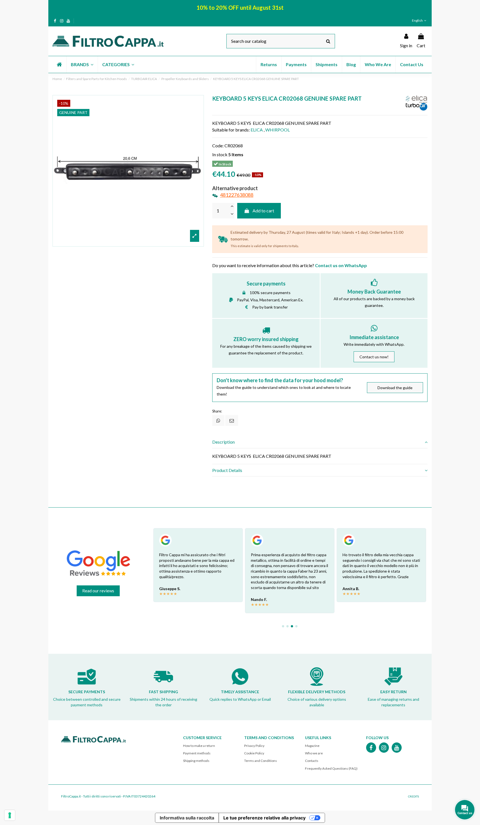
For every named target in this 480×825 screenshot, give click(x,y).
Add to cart (263, 210)
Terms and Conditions (260, 761)
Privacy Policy (254, 746)
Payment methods (197, 753)
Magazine (312, 746)
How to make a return (199, 746)
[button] (82, 64)
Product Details (227, 470)
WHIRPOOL (277, 129)
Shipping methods (196, 761)
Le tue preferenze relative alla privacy (264, 818)
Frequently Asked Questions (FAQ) (331, 768)
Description (223, 441)
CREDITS (413, 796)
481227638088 (236, 195)
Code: (218, 145)
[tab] (320, 442)
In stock (220, 154)
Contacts (311, 761)
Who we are (314, 753)
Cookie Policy (254, 753)
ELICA (257, 129)
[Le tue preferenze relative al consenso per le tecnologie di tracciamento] (9, 815)
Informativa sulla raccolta (187, 818)
